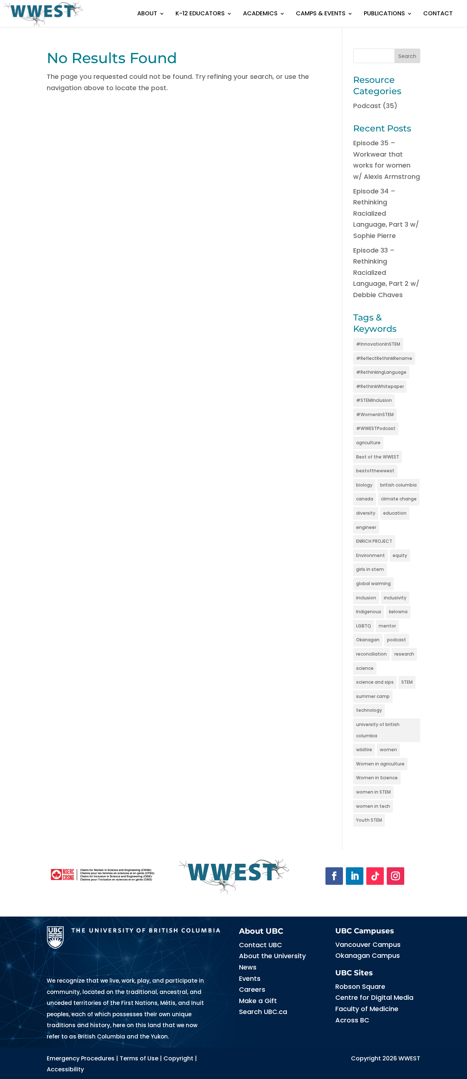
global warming (373, 583)
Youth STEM (369, 820)
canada (364, 499)
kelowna (398, 611)
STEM (407, 682)
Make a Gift (258, 1000)
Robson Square (360, 986)
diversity (365, 513)
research (404, 654)
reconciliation (371, 654)
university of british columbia (378, 730)
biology (364, 485)
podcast (396, 640)
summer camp (373, 696)
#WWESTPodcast (375, 428)
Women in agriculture (380, 764)
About (147, 13)
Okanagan (367, 640)
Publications (384, 13)
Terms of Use (139, 1058)
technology (369, 710)
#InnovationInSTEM (378, 344)
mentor (387, 626)
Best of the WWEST (377, 457)
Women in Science (377, 778)
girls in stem (370, 569)
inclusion (366, 598)
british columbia (398, 485)
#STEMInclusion (374, 400)
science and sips (375, 682)
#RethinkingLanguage (381, 372)
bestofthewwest (375, 471)
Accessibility (65, 1069)
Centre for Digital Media (374, 997)
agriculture (368, 442)
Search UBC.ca (263, 1011)
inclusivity (395, 598)
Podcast (367, 105)
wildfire (364, 749)
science (365, 668)
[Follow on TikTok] (375, 876)
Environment (370, 555)
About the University (272, 955)
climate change (399, 499)
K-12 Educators (200, 13)
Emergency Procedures (81, 1058)
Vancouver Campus (368, 944)
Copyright (178, 1058)
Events (249, 978)
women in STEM (373, 792)
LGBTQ (363, 626)
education (394, 513)
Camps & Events (321, 13)
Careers (252, 989)
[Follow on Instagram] (395, 876)
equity (400, 555)
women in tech (373, 806)
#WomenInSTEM (375, 414)
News (247, 967)
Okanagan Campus (367, 955)
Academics (260, 13)
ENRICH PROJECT (374, 541)
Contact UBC (260, 944)
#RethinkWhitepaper (380, 386)
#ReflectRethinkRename (384, 358)
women (388, 749)
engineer (366, 527)
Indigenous (368, 611)
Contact (438, 13)
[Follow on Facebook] (334, 876)
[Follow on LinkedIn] (354, 876)
